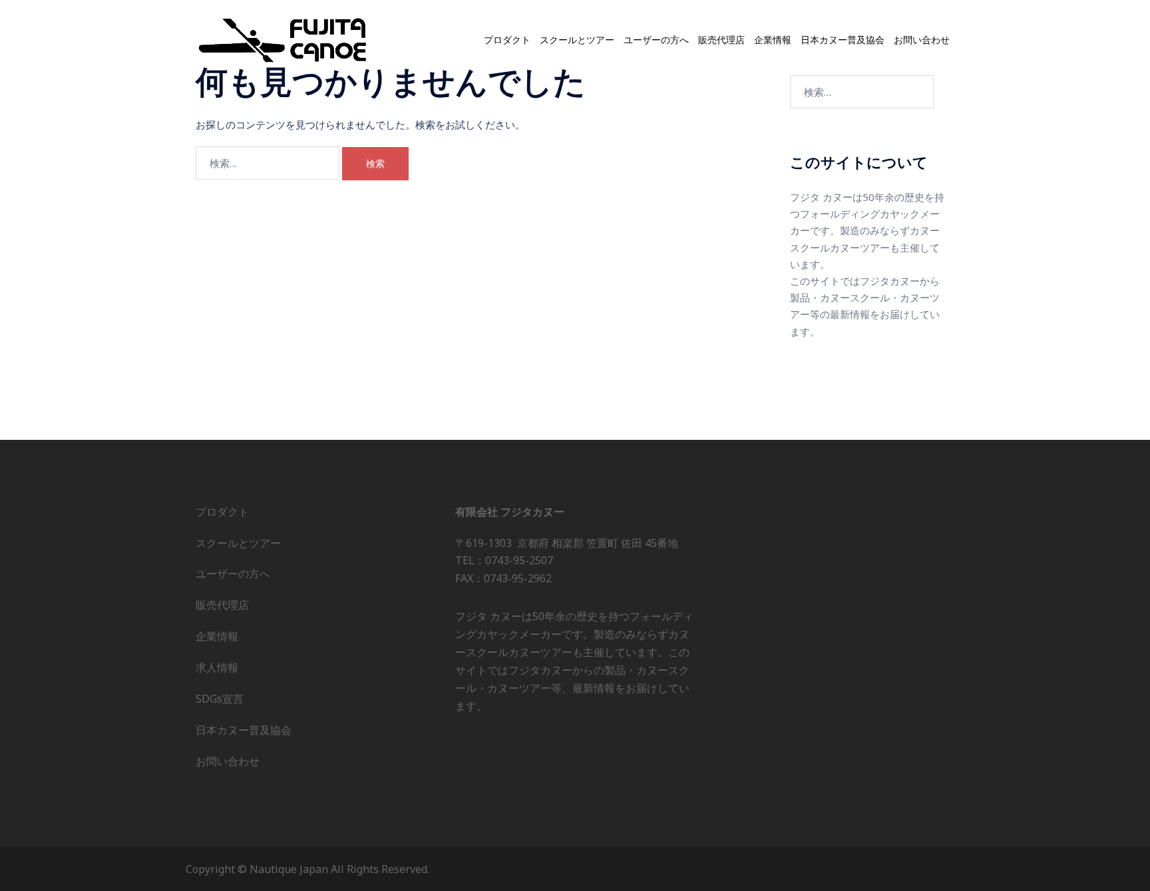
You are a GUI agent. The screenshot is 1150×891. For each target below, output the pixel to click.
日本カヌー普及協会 (842, 40)
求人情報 (217, 667)
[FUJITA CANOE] (283, 39)
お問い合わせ (922, 40)
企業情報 (772, 40)
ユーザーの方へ (656, 40)
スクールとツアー (577, 40)
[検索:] (267, 163)
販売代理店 (721, 40)
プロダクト (507, 40)
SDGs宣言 (220, 698)
